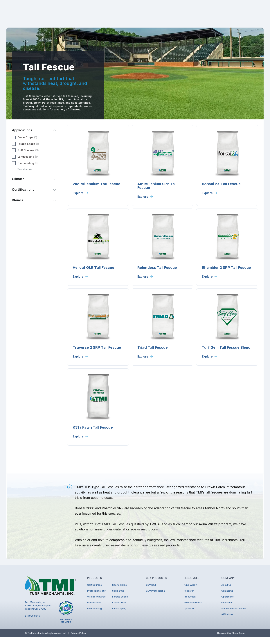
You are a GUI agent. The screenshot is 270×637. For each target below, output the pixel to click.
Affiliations (227, 614)
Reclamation (94, 602)
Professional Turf (96, 590)
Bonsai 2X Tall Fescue (221, 184)
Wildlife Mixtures (96, 596)
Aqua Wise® (190, 585)
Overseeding (94, 608)
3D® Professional (155, 590)
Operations (227, 596)
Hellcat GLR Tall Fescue (93, 267)
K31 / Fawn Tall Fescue (93, 427)
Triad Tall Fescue (152, 347)
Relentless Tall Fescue (157, 267)
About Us (226, 585)
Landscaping (119, 608)
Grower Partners (193, 602)
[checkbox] (34, 137)
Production (190, 596)
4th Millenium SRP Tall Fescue (157, 186)
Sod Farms (118, 590)
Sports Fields (119, 585)
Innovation (227, 602)
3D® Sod (151, 585)
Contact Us (227, 590)
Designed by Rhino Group (231, 633)
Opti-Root (189, 608)
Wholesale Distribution (233, 608)
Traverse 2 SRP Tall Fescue (97, 347)
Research (189, 590)
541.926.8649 (32, 615)
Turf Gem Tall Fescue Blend (226, 347)
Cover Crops (119, 602)
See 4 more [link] (24, 169)
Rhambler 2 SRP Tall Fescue (226, 267)
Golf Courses (94, 585)
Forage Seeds (120, 596)
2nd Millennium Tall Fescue (96, 184)
